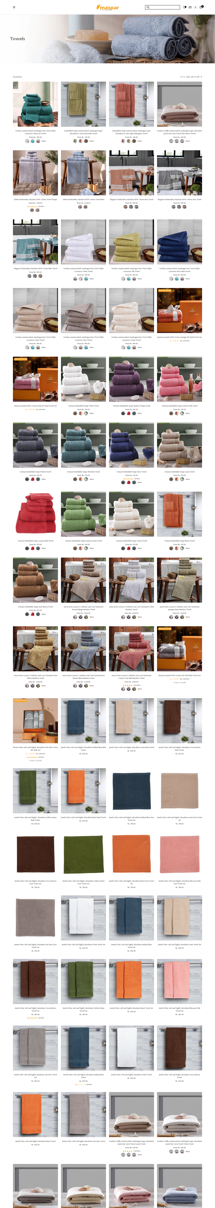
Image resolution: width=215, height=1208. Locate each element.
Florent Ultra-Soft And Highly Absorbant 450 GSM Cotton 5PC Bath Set (35, 749)
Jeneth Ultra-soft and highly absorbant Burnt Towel (35, 1141)
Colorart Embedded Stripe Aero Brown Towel (35, 607)
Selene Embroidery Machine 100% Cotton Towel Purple (35, 199)
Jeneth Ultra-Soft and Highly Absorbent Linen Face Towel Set (179, 819)
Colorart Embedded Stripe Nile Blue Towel (83, 472)
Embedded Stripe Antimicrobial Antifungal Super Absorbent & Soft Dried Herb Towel (83, 132)
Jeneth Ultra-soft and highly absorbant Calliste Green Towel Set (83, 1010)
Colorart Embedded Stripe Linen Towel (179, 472)
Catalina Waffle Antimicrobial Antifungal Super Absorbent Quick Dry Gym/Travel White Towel (179, 1143)
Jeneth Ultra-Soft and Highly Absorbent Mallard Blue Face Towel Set (131, 819)
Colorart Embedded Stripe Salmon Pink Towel (179, 406)
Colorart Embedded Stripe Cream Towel (131, 541)
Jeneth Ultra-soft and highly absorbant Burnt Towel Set (131, 1008)
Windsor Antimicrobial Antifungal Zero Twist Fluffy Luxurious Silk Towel (131, 270)
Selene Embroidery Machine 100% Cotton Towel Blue (83, 199)
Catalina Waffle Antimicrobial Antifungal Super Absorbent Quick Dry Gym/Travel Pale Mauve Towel (179, 132)
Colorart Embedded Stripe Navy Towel (131, 472)
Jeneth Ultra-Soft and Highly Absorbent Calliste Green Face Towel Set (83, 882)
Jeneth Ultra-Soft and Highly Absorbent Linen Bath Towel (131, 747)
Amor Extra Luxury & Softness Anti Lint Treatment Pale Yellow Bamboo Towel (35, 677)
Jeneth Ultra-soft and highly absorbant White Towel (131, 1075)
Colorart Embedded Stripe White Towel (83, 406)
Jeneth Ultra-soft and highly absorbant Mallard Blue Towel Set (131, 946)
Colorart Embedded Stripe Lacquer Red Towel (35, 541)
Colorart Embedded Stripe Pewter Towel (35, 472)
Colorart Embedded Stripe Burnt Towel (179, 541)
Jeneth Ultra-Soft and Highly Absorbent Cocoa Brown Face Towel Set (35, 882)
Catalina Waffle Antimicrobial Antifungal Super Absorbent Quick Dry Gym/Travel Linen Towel (131, 1143)
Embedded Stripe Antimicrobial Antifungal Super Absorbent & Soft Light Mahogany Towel (131, 132)
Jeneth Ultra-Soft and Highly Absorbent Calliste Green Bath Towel (35, 819)
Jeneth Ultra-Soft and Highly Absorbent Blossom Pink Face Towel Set (180, 882)
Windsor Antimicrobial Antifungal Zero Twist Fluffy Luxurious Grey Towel (83, 339)
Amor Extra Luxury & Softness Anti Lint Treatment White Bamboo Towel (131, 608)
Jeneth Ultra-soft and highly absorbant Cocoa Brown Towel (179, 1076)
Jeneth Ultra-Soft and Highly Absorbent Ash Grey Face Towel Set (35, 946)
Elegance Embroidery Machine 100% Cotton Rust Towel (131, 199)
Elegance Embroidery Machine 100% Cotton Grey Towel (179, 199)
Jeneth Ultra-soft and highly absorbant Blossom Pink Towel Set (179, 1010)
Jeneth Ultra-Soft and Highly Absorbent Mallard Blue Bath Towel (83, 749)
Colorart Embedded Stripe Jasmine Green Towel (83, 541)
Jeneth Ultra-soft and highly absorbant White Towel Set (83, 944)
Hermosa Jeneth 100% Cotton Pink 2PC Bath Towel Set (35, 406)
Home (15, 19)
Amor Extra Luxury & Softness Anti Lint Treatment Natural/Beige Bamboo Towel (83, 608)
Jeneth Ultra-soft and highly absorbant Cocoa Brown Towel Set (35, 1010)
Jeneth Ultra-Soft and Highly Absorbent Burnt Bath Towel (83, 817)
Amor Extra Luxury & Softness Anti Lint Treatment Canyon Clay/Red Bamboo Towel (131, 677)
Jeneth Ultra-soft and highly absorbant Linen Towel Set (179, 944)
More (44, 141)
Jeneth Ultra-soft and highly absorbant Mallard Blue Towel (83, 1076)
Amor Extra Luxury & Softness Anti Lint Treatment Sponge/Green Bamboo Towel (179, 608)
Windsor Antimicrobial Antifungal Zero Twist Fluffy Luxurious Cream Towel (131, 339)
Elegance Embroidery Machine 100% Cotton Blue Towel (35, 268)
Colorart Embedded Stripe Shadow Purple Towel (131, 406)
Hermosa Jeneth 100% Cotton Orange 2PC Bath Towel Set (179, 337)
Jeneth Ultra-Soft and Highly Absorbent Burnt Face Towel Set (131, 882)
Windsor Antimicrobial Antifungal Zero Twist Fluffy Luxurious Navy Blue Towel (180, 270)
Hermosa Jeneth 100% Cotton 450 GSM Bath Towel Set (180, 675)
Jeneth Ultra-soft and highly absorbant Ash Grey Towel (83, 1141)
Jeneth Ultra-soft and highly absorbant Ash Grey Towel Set (35, 1076)
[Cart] (201, 7)
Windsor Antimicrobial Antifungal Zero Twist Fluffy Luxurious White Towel (83, 270)
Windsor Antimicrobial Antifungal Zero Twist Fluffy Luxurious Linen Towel (35, 339)
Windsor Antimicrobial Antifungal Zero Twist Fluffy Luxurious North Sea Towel (35, 132)
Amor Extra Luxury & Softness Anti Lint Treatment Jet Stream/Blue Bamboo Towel (83, 677)
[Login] (195, 7)
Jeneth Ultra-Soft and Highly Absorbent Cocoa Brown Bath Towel (179, 749)
